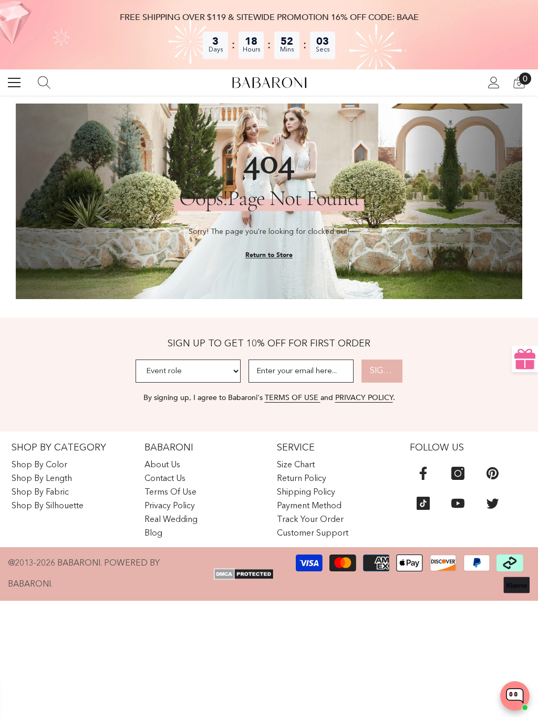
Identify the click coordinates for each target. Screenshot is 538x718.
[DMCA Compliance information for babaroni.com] (243, 574)
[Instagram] (457, 473)
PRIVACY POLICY (364, 398)
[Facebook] (423, 473)
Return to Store (269, 255)
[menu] (14, 82)
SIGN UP (386, 371)
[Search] (44, 82)
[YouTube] (457, 503)
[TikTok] (423, 503)
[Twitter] (492, 503)
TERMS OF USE (292, 398)
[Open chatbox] (515, 696)
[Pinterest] (492, 473)
